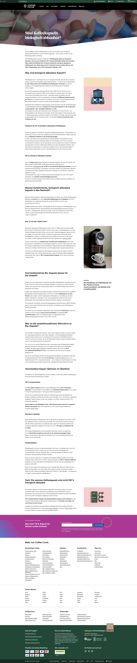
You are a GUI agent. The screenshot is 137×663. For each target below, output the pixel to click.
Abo (47, 6)
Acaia (26, 592)
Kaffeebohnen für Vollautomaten (32, 567)
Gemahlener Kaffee (29, 559)
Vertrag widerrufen (99, 661)
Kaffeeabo (27, 561)
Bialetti (26, 596)
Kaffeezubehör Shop (64, 551)
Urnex (96, 598)
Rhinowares (97, 592)
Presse (96, 559)
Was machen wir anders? (100, 555)
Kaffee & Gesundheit (47, 616)
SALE (61, 567)
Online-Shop (34, 408)
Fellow (61, 596)
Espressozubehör (64, 563)
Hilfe (92, 661)
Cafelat (44, 592)
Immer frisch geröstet (47, 563)
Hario (61, 600)
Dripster (44, 602)
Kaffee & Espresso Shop (30, 551)
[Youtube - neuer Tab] (92, 651)
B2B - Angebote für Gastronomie (50, 570)
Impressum (64, 661)
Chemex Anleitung (81, 620)
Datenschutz (67, 531)
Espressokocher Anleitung (66, 620)
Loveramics (79, 592)
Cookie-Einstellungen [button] (54, 661)
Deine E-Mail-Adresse (67, 522)
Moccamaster (80, 596)
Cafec (26, 602)
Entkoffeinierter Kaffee (30, 557)
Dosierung (27, 616)
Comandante (45, 598)
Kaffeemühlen (63, 557)
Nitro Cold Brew (46, 557)
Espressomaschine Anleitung (83, 616)
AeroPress (27, 594)
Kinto (61, 602)
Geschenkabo (45, 555)
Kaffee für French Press (30, 568)
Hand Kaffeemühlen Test (82, 557)
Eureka (61, 594)
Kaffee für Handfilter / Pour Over (32, 574)
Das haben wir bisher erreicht (101, 557)
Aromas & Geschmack (47, 620)
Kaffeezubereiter (64, 553)
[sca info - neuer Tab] (105, 639)
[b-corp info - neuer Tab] (97, 639)
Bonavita (27, 598)
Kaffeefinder (45, 561)
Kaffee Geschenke (46, 551)
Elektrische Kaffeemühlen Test (84, 555)
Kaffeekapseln (28, 563)
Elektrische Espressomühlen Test (84, 561)
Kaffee (41, 6)
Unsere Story (97, 551)
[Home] (29, 6)
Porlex (78, 600)
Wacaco (96, 602)
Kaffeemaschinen (64, 555)
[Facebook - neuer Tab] (89, 651)
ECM (61, 592)
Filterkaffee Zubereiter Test (83, 559)
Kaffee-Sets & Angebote (48, 559)
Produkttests (80, 551)
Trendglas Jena (98, 596)
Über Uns (81, 6)
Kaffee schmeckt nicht (30, 620)
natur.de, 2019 (67, 238)
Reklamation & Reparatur (31, 639)
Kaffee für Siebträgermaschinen (32, 565)
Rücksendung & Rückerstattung (33, 636)
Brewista (27, 600)
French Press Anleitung (65, 618)
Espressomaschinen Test (83, 553)
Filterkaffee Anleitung (65, 614)
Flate (61, 598)
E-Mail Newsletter (99, 567)
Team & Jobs (97, 563)
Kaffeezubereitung (64, 616)
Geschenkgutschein (47, 553)
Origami (79, 598)
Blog (96, 561)
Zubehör (63, 6)
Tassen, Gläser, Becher (65, 565)
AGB (87, 661)
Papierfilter (62, 559)
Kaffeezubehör (63, 561)
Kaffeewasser (45, 618)
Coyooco (44, 600)
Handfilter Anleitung (81, 614)
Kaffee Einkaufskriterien (48, 565)
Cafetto (44, 594)
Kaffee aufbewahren (47, 614)
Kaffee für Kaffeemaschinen (31, 576)
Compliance (97, 565)
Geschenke (54, 6)
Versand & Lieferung (30, 633)
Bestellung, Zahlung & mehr (32, 642)
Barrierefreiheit (80, 661)
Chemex (44, 596)
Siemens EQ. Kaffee (46, 567)
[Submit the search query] (1, 1)
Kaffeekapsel (37, 166)
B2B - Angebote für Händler (48, 572)
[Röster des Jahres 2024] (110, 627)
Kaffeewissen (72, 6)
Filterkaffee (27, 553)
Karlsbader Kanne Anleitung (83, 618)
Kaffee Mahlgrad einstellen (31, 618)
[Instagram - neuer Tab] (85, 651)
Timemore (97, 594)
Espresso (27, 555)
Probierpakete (28, 580)
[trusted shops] (88, 639)
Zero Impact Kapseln (39, 348)
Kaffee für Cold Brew (30, 578)
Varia (96, 600)
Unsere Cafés (98, 553)
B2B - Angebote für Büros (48, 568)
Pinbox (78, 602)
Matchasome (80, 594)
